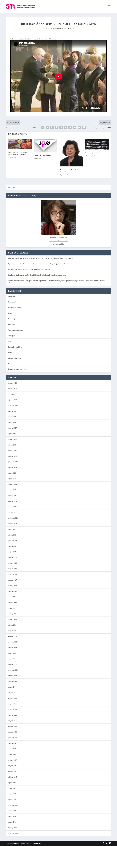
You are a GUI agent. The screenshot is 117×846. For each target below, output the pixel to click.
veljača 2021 (12, 552)
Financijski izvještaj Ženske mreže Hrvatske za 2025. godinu (29, 269)
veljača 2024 (12, 495)
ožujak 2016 (12, 625)
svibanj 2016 (12, 614)
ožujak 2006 (12, 794)
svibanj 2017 (12, 585)
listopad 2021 (12, 546)
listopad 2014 (12, 681)
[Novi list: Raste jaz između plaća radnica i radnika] (20, 144)
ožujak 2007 (12, 765)
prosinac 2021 (13, 540)
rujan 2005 (12, 816)
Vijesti (54, 28)
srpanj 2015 (12, 653)
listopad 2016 (12, 591)
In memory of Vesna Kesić (58, 241)
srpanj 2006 (12, 782)
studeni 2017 (12, 580)
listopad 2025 (12, 417)
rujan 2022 (12, 529)
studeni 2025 (12, 411)
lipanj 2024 (12, 478)
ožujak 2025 (12, 445)
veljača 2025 (12, 450)
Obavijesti (11, 335)
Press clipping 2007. (15, 347)
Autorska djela (58, 244)
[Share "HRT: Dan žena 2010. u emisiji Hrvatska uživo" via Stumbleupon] (74, 127)
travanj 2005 (12, 827)
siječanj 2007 (12, 777)
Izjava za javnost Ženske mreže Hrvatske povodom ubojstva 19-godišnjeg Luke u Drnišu (38, 264)
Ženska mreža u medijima (65, 28)
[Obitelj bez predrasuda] (45, 145)
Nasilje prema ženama (15, 330)
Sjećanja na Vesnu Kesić (58, 237)
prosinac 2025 (13, 405)
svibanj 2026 (12, 383)
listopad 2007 (12, 743)
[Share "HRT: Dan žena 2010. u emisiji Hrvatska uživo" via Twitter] (47, 127)
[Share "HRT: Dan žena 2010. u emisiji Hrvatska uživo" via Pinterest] (61, 127)
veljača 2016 (12, 630)
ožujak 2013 (12, 704)
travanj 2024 (12, 484)
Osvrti (10, 341)
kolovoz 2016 (12, 602)
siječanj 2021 (12, 557)
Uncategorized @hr (14, 358)
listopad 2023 (12, 507)
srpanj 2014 (12, 687)
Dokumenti (12, 302)
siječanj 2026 (12, 400)
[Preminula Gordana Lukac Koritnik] (71, 152)
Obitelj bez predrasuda (42, 155)
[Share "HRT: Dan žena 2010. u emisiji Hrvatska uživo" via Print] (84, 127)
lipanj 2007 (12, 754)
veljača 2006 (12, 799)
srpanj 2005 (12, 822)
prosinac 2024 (13, 461)
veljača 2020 (12, 568)
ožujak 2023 (12, 512)
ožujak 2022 (12, 535)
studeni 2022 (12, 523)
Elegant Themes (19, 843)
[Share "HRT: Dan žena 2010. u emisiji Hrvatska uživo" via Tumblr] (56, 127)
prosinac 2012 (13, 709)
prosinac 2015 (13, 642)
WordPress (37, 843)
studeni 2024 (12, 467)
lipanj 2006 (12, 788)
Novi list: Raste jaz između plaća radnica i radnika (18, 153)
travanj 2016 (12, 619)
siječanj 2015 (12, 664)
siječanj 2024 (12, 501)
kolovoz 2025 (12, 428)
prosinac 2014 (13, 670)
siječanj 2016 (12, 636)
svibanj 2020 (12, 563)
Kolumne (11, 324)
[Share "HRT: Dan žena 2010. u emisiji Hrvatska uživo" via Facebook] (42, 127)
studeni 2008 (12, 732)
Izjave (10, 313)
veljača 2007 (12, 771)
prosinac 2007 (13, 737)
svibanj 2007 (12, 760)
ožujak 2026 (12, 394)
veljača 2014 (12, 698)
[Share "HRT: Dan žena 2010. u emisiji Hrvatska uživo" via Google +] (52, 127)
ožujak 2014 (12, 692)
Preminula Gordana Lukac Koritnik (70, 171)
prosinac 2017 (13, 574)
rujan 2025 (12, 422)
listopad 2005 (12, 811)
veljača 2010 (12, 726)
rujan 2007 (12, 749)
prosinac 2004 (13, 833)
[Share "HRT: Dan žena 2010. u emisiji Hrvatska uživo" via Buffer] (70, 127)
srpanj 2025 (12, 433)
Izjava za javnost (91, 153)
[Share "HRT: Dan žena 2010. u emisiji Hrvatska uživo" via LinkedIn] (65, 127)
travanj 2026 (12, 388)
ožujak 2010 (12, 720)
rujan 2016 (12, 597)
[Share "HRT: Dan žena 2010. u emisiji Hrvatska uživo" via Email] (79, 127)
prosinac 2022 (13, 518)
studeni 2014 (12, 675)
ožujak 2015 (12, 659)
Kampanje (11, 319)
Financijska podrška (15, 307)
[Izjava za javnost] (97, 144)
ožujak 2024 (12, 490)
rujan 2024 (12, 473)
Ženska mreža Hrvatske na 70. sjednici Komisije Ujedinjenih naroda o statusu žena (37, 275)
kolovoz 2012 (12, 715)
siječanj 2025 (12, 456)
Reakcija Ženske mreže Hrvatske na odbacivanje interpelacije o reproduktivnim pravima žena (40, 258)
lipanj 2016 (12, 608)
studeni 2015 (12, 647)
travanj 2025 (12, 439)
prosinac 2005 (13, 805)
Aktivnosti (11, 296)
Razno (10, 352)
